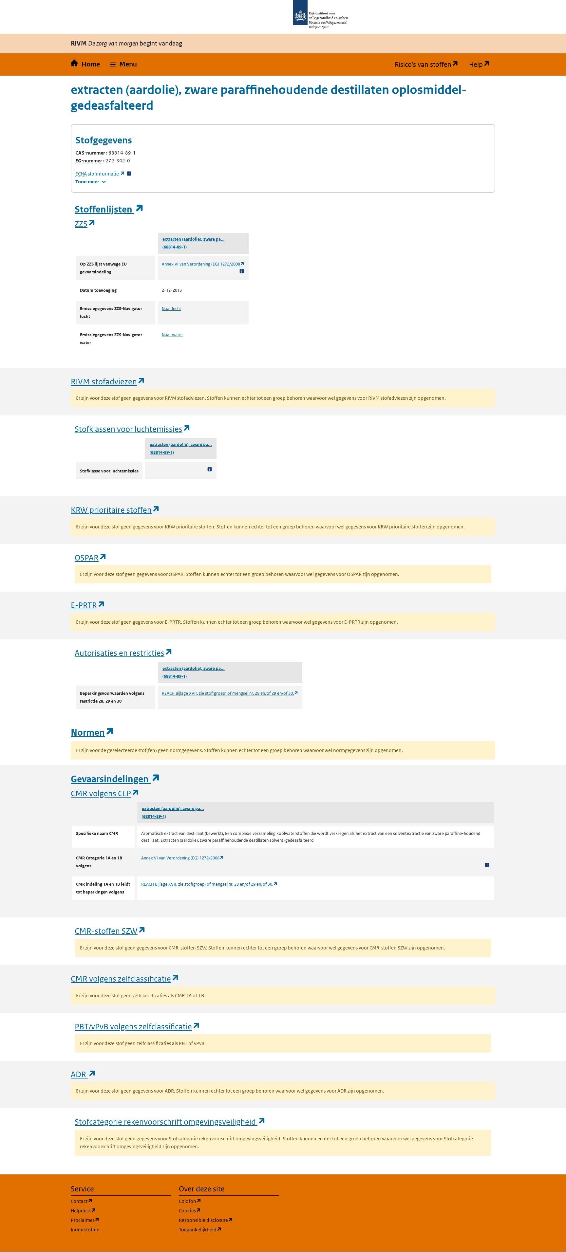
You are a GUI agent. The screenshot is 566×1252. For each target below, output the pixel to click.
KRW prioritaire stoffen (115, 509)
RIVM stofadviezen (108, 381)
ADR (83, 1074)
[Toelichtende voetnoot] (242, 271)
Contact (113, 1201)
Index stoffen (85, 1229)
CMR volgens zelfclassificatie (125, 978)
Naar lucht (171, 308)
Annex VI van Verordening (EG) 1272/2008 (203, 264)
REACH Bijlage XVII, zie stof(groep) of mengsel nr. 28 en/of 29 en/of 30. (230, 693)
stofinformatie (100, 174)
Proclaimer (116, 1220)
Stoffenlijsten (109, 209)
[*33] (129, 174)
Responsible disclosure (229, 1220)
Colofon (221, 1201)
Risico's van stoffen (429, 64)
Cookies (221, 1210)
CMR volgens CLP (105, 793)
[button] (123, 64)
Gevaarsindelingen (115, 779)
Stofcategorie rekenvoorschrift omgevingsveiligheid (170, 1121)
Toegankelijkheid (229, 1229)
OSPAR (91, 557)
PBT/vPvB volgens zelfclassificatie (137, 1026)
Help (482, 64)
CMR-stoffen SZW (110, 930)
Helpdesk (115, 1210)
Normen (93, 732)
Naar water (172, 335)
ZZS (85, 223)
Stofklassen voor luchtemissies (133, 428)
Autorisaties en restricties (124, 652)
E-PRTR (88, 605)
